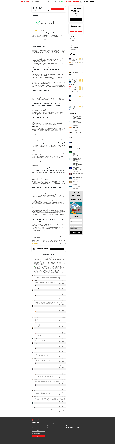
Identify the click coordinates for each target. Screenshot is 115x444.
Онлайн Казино (72, 38)
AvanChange (75, 106)
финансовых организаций (42, 259)
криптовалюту (45, 272)
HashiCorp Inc (75, 100)
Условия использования (71, 429)
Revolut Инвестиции (74, 82)
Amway (75, 88)
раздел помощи (40, 264)
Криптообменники (72, 51)
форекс (42, 272)
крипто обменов (56, 259)
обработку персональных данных (75, 229)
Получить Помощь (57, 248)
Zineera (75, 96)
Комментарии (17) (49, 30)
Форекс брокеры (72, 40)
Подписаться (38, 436)
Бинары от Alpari (75, 72)
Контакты (67, 423)
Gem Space (75, 86)
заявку (38, 267)
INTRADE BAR (75, 74)
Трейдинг (41, 1)
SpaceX (75, 81)
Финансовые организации (74, 77)
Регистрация (85, 1)
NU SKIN (75, 87)
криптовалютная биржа (37, 51)
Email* (71, 221)
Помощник (53, 1)
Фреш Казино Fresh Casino (75, 61)
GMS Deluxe (75, 59)
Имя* (71, 218)
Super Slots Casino (75, 62)
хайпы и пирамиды (58, 272)
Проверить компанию (76, 232)
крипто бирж (36, 259)
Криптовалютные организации (75, 49)
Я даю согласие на (75, 229)
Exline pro (74, 109)
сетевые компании (51, 272)
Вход (92, 1)
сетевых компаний (50, 259)
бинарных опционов (59, 258)
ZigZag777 (75, 58)
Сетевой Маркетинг (72, 45)
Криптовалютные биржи (74, 47)
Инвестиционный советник (52, 423)
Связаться (76, 31)
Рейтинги (47, 1)
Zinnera (75, 95)
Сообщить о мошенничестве (72, 1)
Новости (58, 1)
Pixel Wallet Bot (74, 99)
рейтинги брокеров (52, 258)
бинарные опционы (37, 272)
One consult (75, 80)
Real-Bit (75, 107)
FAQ (66, 425)
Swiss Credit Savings (75, 79)
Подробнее (76, 19)
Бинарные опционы (73, 42)
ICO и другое (62, 259)
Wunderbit (75, 108)
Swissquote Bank (75, 69)
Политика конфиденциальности (72, 427)
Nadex (75, 73)
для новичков (47, 271)
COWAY (75, 89)
